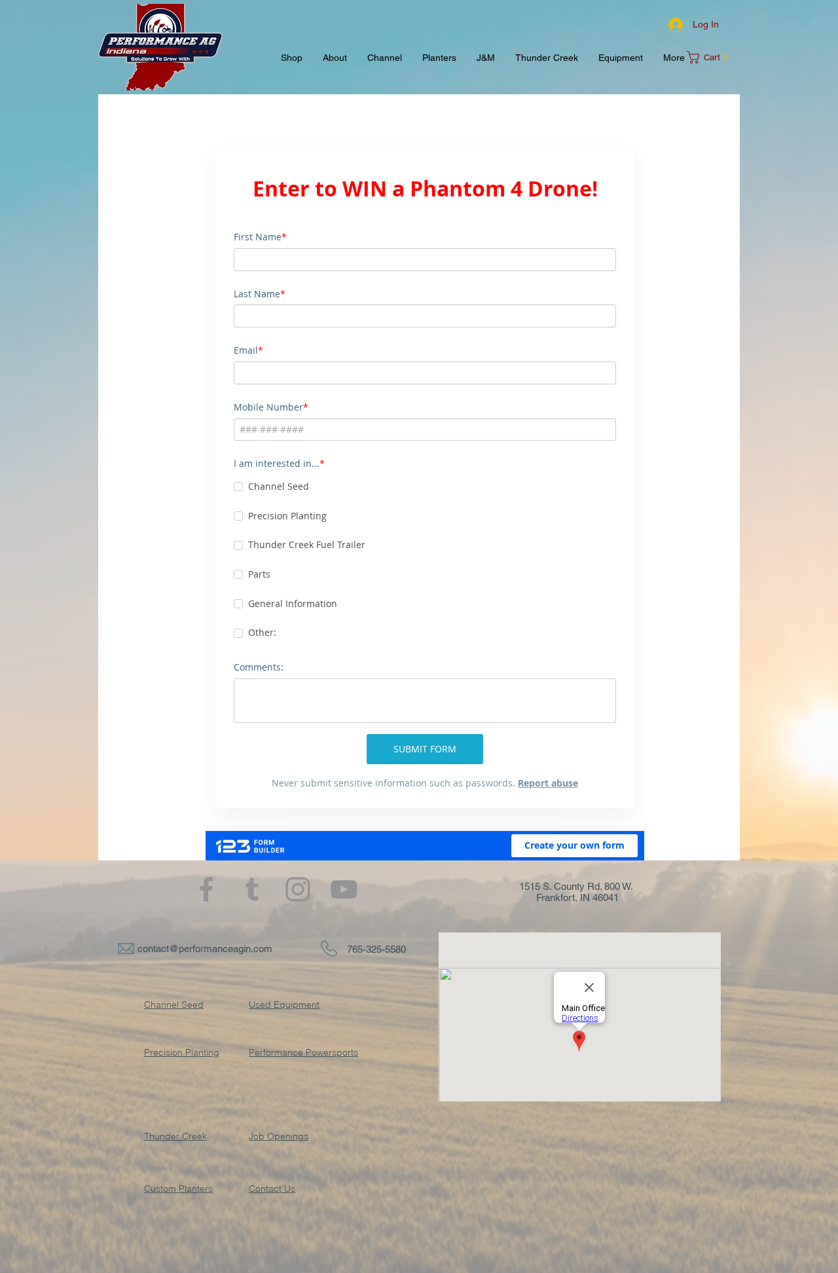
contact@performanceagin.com (204, 948)
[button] (711, 57)
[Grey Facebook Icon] (206, 889)
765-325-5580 (376, 949)
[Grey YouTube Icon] (343, 889)
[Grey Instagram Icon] (298, 889)
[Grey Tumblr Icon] (252, 889)
